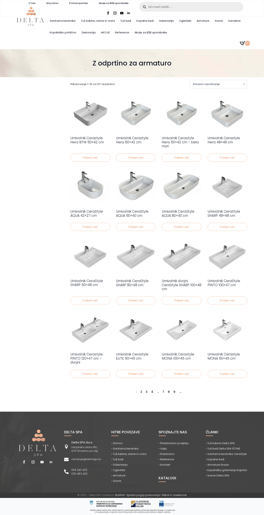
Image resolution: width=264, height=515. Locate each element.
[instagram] (115, 13)
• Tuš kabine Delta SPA (220, 443)
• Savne (116, 481)
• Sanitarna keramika (124, 448)
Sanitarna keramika (62, 21)
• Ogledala (118, 470)
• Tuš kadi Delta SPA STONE (223, 448)
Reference (122, 32)
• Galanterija (119, 465)
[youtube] (121, 13)
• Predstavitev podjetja (174, 443)
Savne (219, 21)
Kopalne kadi (145, 21)
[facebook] (108, 13)
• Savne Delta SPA (217, 475)
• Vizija (163, 448)
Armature (203, 21)
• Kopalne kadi (215, 459)
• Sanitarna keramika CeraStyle (226, 454)
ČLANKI (212, 432)
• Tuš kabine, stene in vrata (128, 454)
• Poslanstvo (167, 454)
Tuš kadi (125, 21)
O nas (32, 3)
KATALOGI (167, 478)
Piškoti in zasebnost (174, 495)
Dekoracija (89, 32)
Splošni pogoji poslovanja (143, 495)
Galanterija (166, 21)
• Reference (166, 459)
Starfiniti (120, 495)
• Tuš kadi (117, 459)
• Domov (117, 443)
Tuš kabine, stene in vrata (98, 21)
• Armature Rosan (217, 465)
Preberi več (90, 158)
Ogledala (185, 21)
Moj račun (52, 3)
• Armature (118, 475)
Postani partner (78, 3)
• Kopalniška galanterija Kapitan (226, 470)
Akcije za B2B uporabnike (113, 3)
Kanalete (234, 21)
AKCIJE (105, 32)
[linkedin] (128, 13)
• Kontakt (164, 465)
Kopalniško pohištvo (63, 32)
